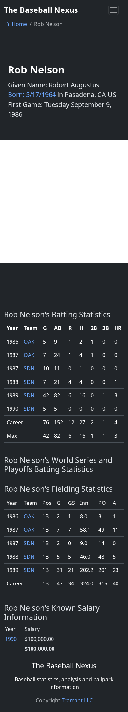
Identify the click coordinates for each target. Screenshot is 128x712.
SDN (29, 368)
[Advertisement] (64, 201)
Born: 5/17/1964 (32, 94)
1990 (11, 639)
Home (19, 24)
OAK (29, 341)
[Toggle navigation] (113, 10)
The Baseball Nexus (41, 10)
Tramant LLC (77, 700)
